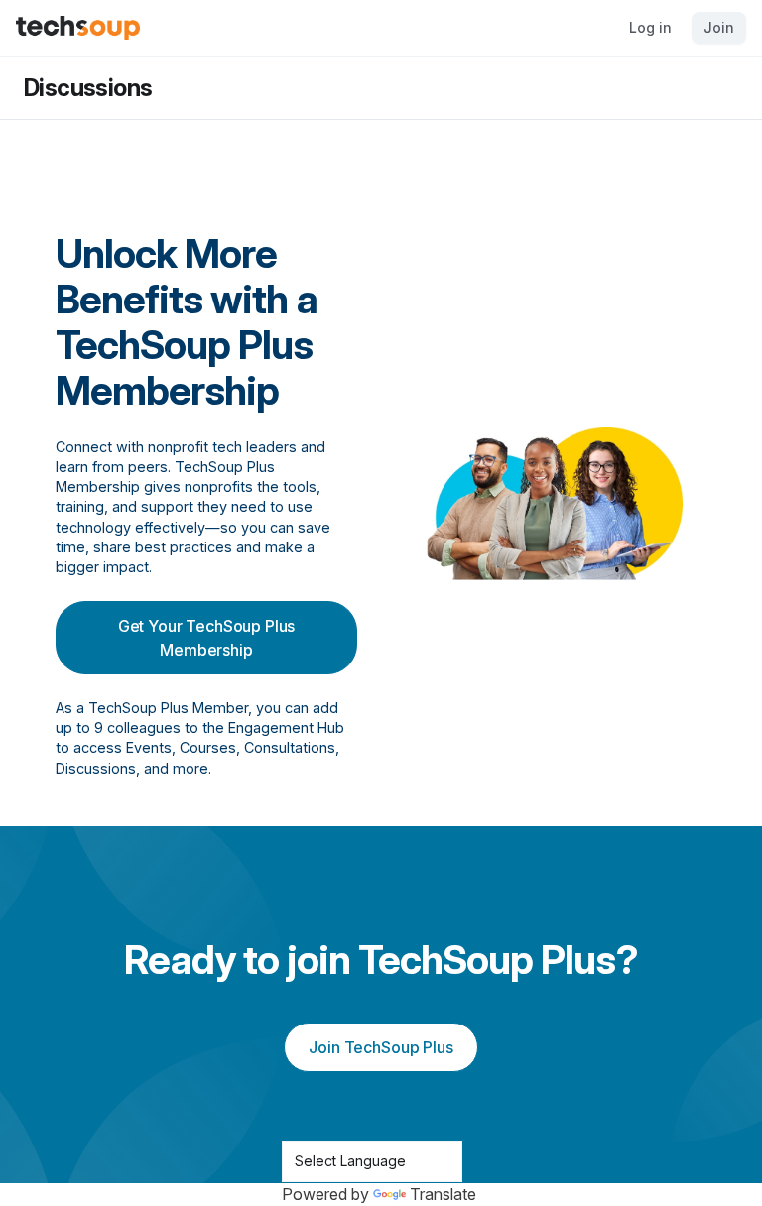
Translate (443, 1194)
